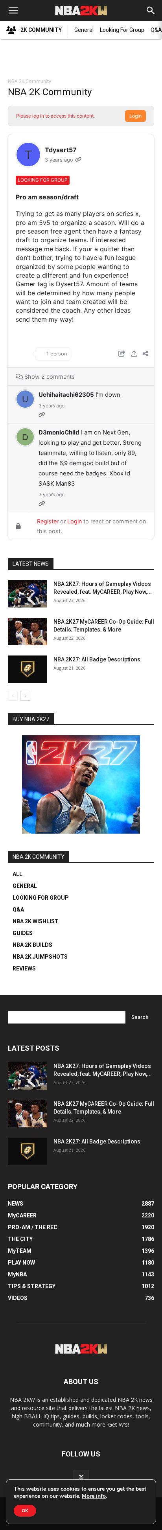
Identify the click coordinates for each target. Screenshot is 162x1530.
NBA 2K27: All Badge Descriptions (96, 659)
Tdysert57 (61, 150)
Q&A (18, 909)
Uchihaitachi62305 (66, 394)
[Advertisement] (81, 59)
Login (135, 116)
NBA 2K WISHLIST (36, 921)
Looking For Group (122, 30)
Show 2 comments (49, 376)
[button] (13, 10)
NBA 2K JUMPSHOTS (40, 957)
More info (94, 1496)
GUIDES (23, 933)
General (84, 30)
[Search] (151, 10)
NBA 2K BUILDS (32, 945)
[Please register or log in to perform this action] (134, 354)
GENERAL (25, 886)
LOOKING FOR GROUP (41, 898)
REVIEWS (24, 968)
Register (48, 521)
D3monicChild (59, 432)
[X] (81, 1478)
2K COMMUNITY (41, 30)
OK (25, 1511)
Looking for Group (43, 180)
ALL (17, 874)
